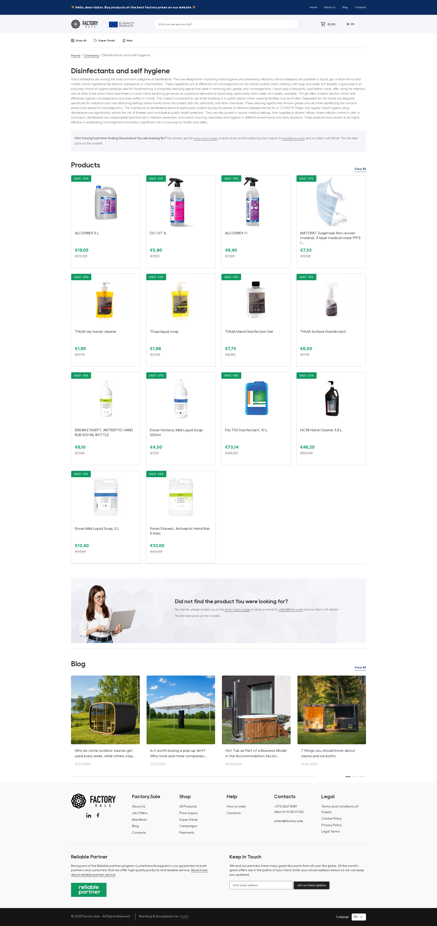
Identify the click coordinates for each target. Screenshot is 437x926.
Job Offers (139, 813)
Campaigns (188, 826)
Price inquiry (188, 813)
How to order (236, 806)
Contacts (360, 7)
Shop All (81, 40)
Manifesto (139, 819)
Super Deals (106, 40)
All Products (188, 806)
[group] (105, 723)
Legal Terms (330, 831)
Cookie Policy (331, 818)
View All (360, 168)
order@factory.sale (293, 138)
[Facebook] (98, 815)
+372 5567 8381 (285, 806)
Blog (345, 7)
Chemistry (91, 55)
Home (313, 7)
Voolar (184, 916)
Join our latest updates (311, 885)
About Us (329, 7)
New (129, 40)
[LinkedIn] (88, 815)
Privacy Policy (331, 825)
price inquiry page (205, 138)
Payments (186, 832)
